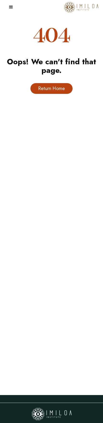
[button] (11, 7)
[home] (80, 7)
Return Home (51, 88)
